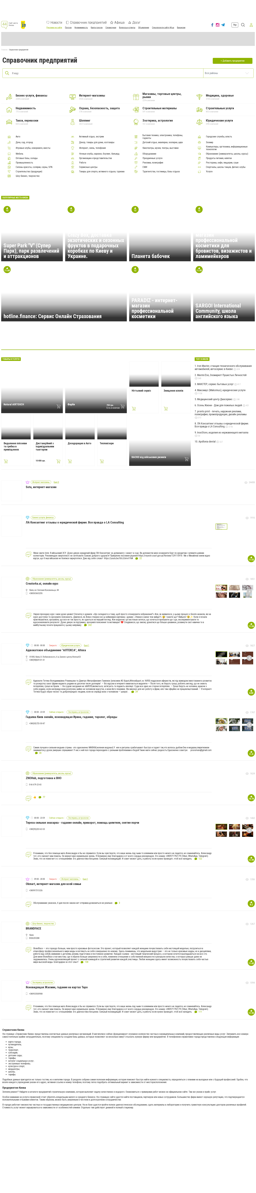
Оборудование (149, 153)
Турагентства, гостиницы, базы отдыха (161, 171)
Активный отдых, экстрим (91, 136)
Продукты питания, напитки (219, 158)
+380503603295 (36, 593)
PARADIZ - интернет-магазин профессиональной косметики (154, 308)
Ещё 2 (56, 482)
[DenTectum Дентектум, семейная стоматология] (121, 340)
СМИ (145, 167)
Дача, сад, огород (24, 142)
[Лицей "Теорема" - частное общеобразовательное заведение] (149, 340)
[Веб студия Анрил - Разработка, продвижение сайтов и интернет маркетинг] (92, 340)
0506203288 (34, 938)
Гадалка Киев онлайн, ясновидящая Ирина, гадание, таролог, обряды (71, 717)
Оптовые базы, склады (27, 158)
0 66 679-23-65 (35, 784)
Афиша (119, 22)
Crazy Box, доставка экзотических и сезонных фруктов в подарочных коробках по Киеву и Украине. (96, 245)
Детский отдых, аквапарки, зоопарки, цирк (163, 142)
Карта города (97, 27)
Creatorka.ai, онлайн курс (42, 583)
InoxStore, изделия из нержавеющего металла (222, 432)
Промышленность (24, 162)
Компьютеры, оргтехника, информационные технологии (227, 148)
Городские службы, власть (219, 136)
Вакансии (181, 27)
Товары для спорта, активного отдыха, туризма (101, 171)
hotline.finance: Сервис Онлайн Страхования (53, 316)
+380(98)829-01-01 (37, 660)
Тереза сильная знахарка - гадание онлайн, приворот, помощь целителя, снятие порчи (82, 822)
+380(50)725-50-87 (37, 723)
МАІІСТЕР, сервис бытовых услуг (215, 384)
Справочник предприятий (88, 22)
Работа (82, 162)
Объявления (143, 27)
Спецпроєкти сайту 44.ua (163, 27)
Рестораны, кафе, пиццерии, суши (222, 162)
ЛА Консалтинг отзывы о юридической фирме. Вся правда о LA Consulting (222, 425)
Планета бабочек (151, 256)
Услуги (209, 171)
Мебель (19, 153)
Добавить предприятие (234, 60)
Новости (56, 22)
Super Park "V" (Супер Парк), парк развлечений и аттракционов (31, 251)
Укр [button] (235, 24)
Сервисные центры (88, 167)
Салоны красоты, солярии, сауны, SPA (34, 167)
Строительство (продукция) (29, 171)
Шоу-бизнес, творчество (28, 176)
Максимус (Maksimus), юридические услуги (221, 390)
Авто (18, 136)
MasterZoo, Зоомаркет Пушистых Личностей (222, 375)
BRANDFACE (33, 928)
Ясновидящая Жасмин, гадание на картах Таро (57, 987)
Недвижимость (81, 27)
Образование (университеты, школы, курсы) (227, 153)
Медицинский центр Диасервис (215, 399)
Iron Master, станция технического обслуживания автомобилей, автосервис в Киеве (223, 367)
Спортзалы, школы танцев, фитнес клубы (225, 167)
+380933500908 (36, 994)
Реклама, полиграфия (153, 162)
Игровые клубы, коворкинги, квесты (33, 148)
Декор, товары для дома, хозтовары (96, 142)
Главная (4, 50)
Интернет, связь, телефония (92, 148)
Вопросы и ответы (127, 27)
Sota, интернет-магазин (41, 487)
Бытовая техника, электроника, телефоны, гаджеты (163, 136)
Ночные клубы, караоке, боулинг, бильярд (99, 153)
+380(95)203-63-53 (37, 829)
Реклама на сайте (54, 27)
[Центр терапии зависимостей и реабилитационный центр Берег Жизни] (163, 340)
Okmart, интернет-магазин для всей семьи (53, 884)
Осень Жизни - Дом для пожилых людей (220, 405)
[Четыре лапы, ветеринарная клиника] (135, 340)
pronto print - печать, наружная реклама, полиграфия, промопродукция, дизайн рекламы (221, 413)
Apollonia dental (207, 441)
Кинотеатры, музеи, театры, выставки (161, 148)
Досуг (136, 22)
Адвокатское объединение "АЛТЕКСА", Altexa (56, 650)
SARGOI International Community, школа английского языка (218, 311)
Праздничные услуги (152, 158)
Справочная (110, 27)
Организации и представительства (95, 158)
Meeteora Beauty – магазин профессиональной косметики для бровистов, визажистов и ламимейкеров (224, 243)
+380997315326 (36, 890)
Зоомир (209, 142)
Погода (68, 27)
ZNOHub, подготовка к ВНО (43, 778)
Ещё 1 (86, 645)
